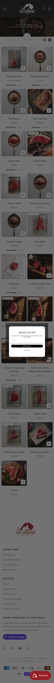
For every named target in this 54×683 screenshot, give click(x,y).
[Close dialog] (43, 328)
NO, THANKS (27, 350)
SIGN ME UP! (27, 346)
